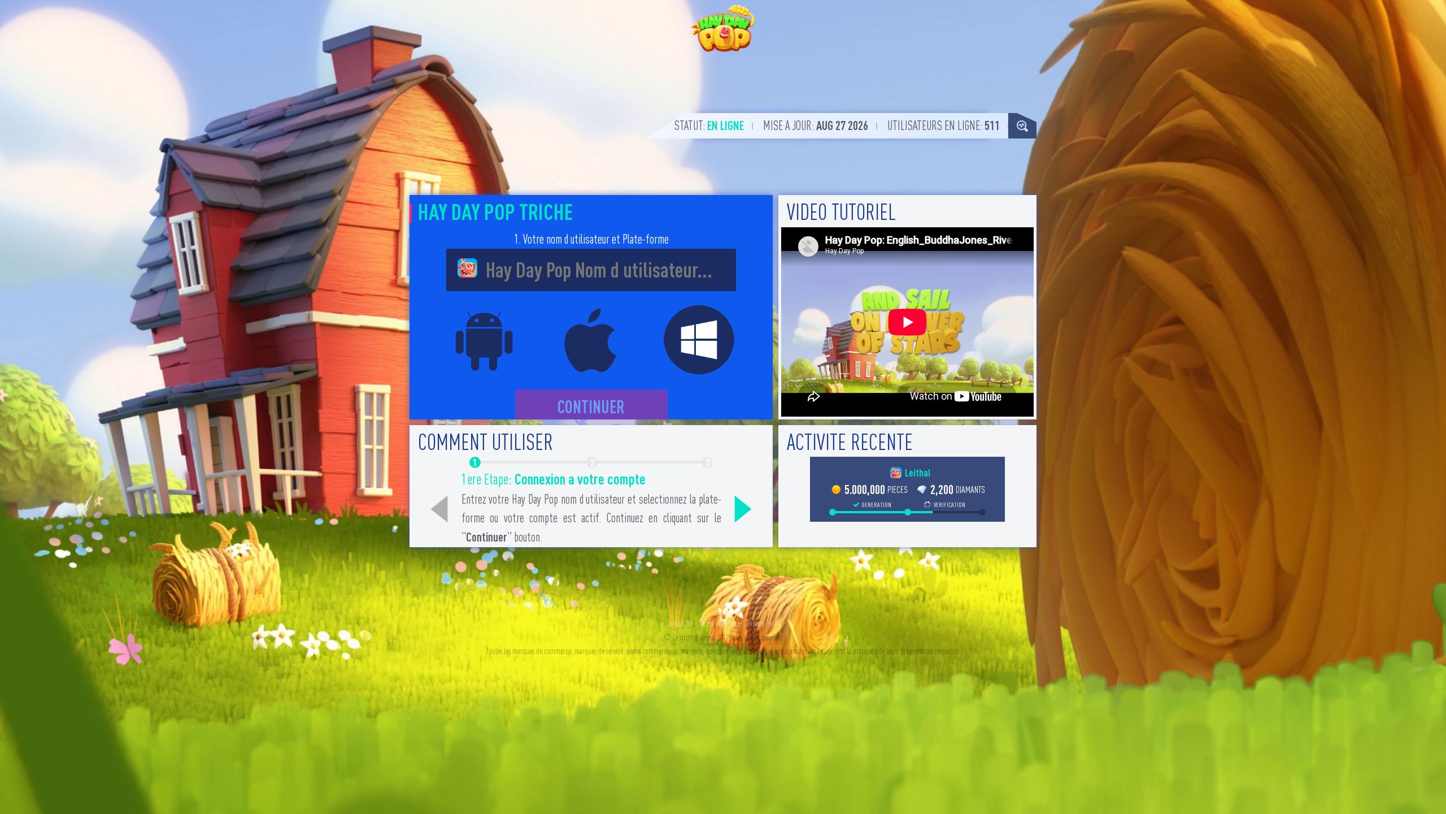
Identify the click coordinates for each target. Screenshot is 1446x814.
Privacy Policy (764, 623)
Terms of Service (719, 623)
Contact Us (678, 623)
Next (742, 509)
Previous (439, 509)
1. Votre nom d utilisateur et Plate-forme (591, 239)
